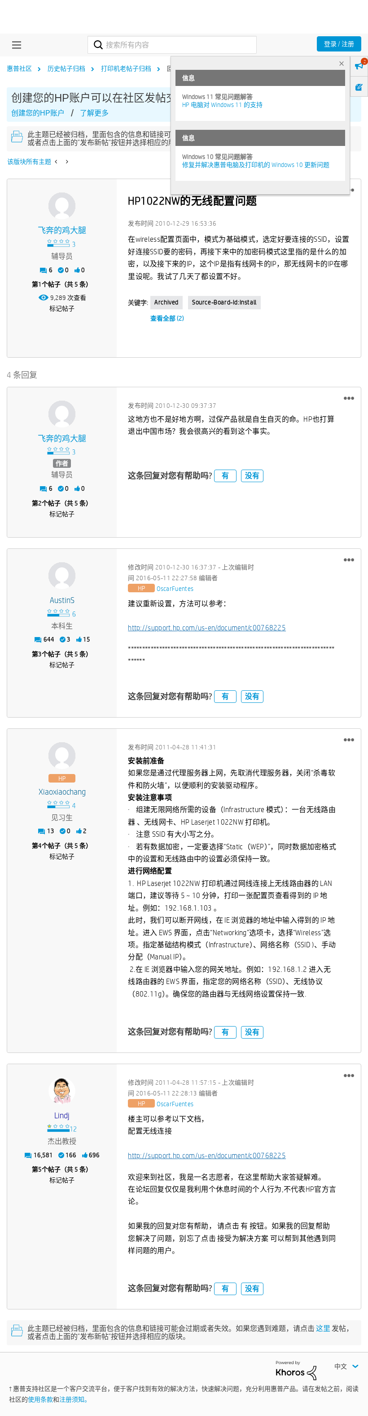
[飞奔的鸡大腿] (61, 206)
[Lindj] (61, 1091)
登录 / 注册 (339, 44)
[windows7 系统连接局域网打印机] (56, 161)
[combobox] (172, 45)
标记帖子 (61, 308)
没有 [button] (252, 475)
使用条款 (40, 1399)
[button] (349, 398)
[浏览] (14, 45)
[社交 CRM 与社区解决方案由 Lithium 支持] (296, 1370)
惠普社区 (19, 68)
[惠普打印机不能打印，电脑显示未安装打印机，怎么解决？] (66, 161)
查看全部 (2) (167, 318)
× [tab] (341, 63)
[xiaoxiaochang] (61, 755)
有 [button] (225, 475)
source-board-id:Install (224, 302)
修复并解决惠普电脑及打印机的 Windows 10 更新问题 (255, 165)
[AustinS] (61, 575)
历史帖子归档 (66, 68)
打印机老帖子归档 (126, 68)
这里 (323, 1328)
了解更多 (94, 113)
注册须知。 (75, 1399)
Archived (166, 302)
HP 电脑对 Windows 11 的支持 (222, 105)
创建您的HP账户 (38, 113)
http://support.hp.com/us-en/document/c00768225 (207, 628)
